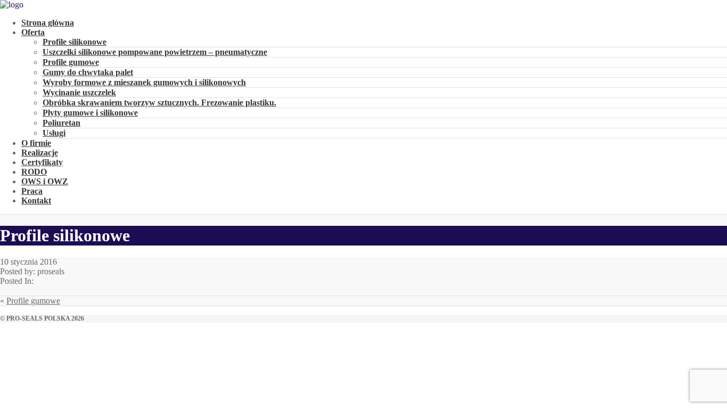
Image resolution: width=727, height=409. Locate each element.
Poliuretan (61, 122)
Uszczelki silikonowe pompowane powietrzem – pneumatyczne (155, 51)
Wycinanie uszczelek (79, 92)
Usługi (54, 132)
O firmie (36, 143)
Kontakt (36, 200)
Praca (32, 190)
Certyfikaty (42, 162)
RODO (34, 171)
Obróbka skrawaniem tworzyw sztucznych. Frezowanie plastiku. (159, 102)
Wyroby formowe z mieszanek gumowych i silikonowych (144, 82)
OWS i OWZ (44, 181)
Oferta (33, 32)
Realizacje (39, 152)
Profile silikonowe (74, 41)
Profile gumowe (71, 62)
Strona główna (47, 22)
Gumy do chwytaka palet (88, 72)
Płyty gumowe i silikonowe (90, 112)
